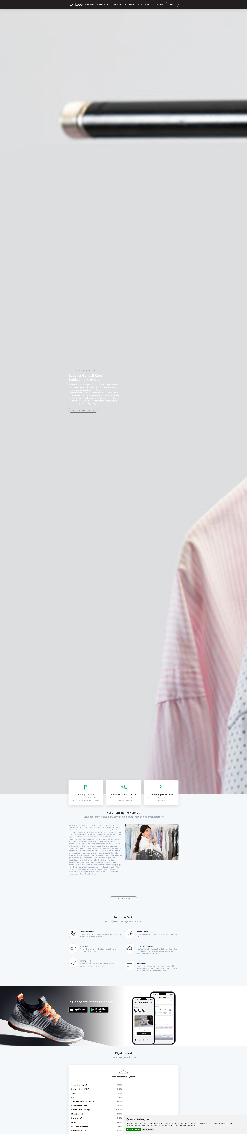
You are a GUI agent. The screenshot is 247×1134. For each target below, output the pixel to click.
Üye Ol (171, 4)
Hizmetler (78, 371)
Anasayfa (71, 371)
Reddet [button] (137, 1129)
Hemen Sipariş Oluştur (83, 410)
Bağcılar (96, 371)
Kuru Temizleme (87, 371)
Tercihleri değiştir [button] (147, 1129)
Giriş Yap (159, 4)
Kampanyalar (116, 4)
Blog (140, 4)
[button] (129, 4)
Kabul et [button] (130, 1129)
